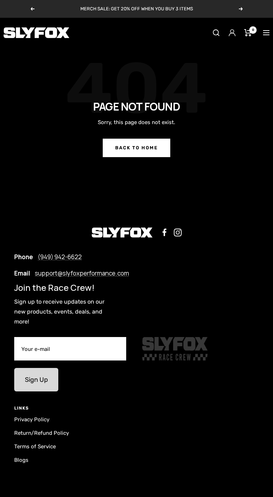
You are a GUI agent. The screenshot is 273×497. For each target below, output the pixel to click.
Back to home (136, 147)
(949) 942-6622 (60, 257)
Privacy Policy (31, 419)
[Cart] (248, 32)
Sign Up (36, 380)
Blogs (21, 460)
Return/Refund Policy (41, 433)
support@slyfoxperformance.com (82, 273)
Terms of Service (35, 446)
